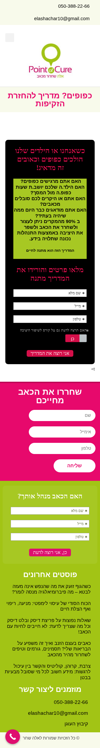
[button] (91, 37)
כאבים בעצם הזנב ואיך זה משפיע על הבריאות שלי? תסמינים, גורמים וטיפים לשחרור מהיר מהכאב (51, 649)
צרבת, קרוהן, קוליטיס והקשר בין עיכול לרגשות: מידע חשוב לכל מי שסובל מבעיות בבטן (48, 671)
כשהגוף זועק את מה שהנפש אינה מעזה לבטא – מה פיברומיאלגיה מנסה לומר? (51, 589)
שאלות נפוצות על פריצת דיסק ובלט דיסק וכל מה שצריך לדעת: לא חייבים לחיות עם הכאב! (49, 626)
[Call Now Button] (12, 736)
